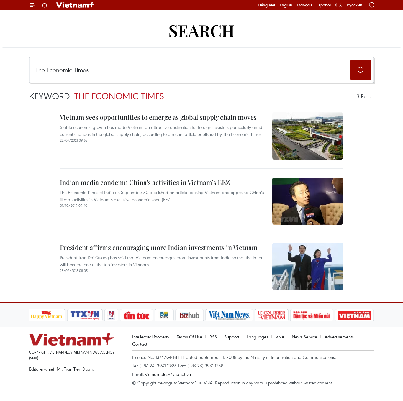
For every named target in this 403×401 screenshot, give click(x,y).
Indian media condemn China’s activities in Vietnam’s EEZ (145, 182)
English (286, 5)
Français (304, 5)
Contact (139, 344)
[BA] (354, 315)
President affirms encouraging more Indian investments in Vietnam (159, 247)
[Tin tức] (136, 315)
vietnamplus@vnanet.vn (168, 374)
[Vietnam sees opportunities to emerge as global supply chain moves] (307, 136)
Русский (354, 5)
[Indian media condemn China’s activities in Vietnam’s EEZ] (307, 201)
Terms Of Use (189, 337)
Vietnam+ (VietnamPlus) (76, 5)
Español (324, 5)
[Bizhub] (190, 315)
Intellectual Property (150, 337)
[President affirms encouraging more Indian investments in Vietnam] (307, 266)
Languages (257, 337)
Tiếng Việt (266, 5)
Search (201, 30)
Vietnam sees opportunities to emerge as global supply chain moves (158, 117)
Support (231, 337)
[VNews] (111, 315)
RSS (213, 337)
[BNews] (164, 315)
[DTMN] (311, 315)
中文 (338, 5)
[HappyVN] (46, 315)
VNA (280, 337)
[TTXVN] (84, 315)
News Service (304, 337)
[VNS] (229, 315)
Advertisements (339, 337)
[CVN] (272, 315)
